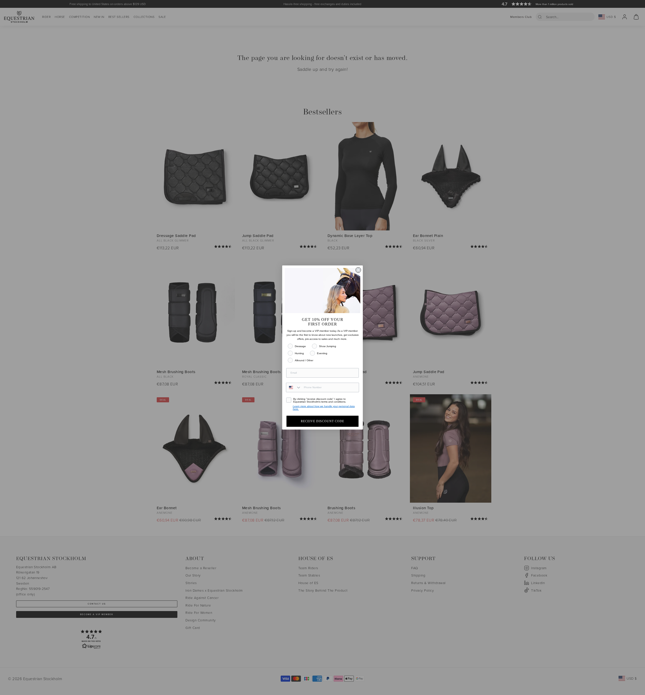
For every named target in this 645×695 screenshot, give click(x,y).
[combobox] (293, 387)
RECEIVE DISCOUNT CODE (322, 421)
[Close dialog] (358, 270)
